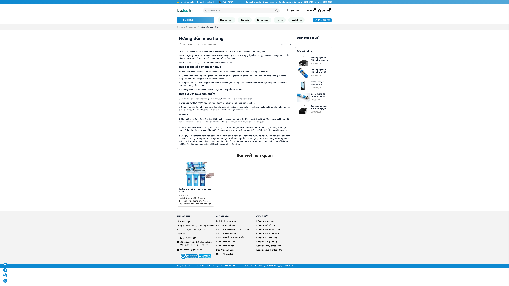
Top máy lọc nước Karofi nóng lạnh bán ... (319, 108)
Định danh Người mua (226, 221)
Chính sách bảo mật (225, 246)
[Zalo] (11, 275)
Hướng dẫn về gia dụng (266, 241)
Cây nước (244, 20)
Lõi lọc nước (262, 20)
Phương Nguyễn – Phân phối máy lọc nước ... (319, 60)
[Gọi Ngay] (11, 281)
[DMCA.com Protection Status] (205, 256)
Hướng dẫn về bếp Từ (265, 225)
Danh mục (188, 20)
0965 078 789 (324, 20)
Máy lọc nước (226, 20)
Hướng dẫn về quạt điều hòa (268, 233)
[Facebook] (11, 270)
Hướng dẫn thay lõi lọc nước (268, 246)
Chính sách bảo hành (225, 241)
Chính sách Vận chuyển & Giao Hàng (232, 229)
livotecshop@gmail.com (191, 249)
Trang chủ (181, 27)
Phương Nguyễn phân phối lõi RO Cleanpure (318, 72)
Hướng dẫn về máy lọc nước (268, 229)
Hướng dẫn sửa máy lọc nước (269, 250)
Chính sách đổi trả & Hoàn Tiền (230, 237)
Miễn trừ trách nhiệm (225, 254)
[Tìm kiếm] (276, 10)
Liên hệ (279, 20)
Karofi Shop (296, 20)
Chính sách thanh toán (226, 225)
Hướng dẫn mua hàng (265, 221)
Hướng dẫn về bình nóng (266, 237)
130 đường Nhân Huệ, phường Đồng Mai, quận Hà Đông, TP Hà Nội (196, 243)
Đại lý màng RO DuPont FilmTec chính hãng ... (318, 96)
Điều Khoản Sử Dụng (225, 250)
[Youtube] (11, 265)
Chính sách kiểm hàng (226, 233)
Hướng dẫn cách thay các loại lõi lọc (194, 190)
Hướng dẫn (192, 27)
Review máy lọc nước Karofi (318, 83)
